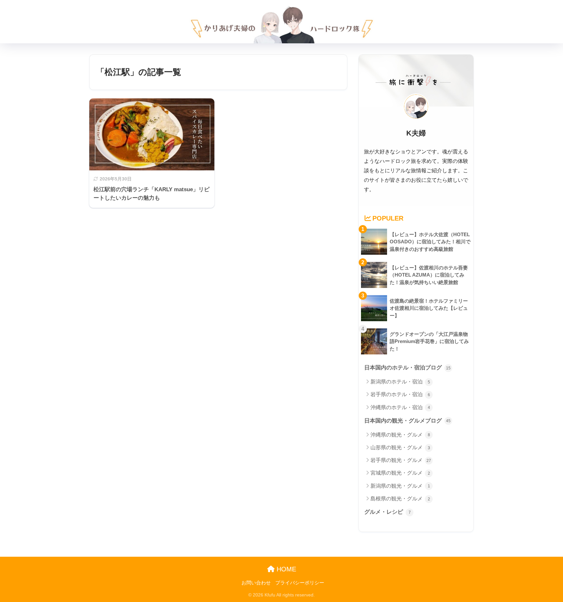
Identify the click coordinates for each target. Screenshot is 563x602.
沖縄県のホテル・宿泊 (400, 407)
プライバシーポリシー (299, 582)
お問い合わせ (256, 582)
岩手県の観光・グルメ (400, 460)
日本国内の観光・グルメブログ (407, 421)
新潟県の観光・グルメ (400, 486)
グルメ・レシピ (387, 512)
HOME (285, 569)
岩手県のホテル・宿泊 (400, 394)
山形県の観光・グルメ (400, 447)
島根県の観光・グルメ (400, 498)
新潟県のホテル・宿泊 (400, 381)
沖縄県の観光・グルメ (400, 434)
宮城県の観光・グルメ (400, 473)
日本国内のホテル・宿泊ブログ (407, 368)
